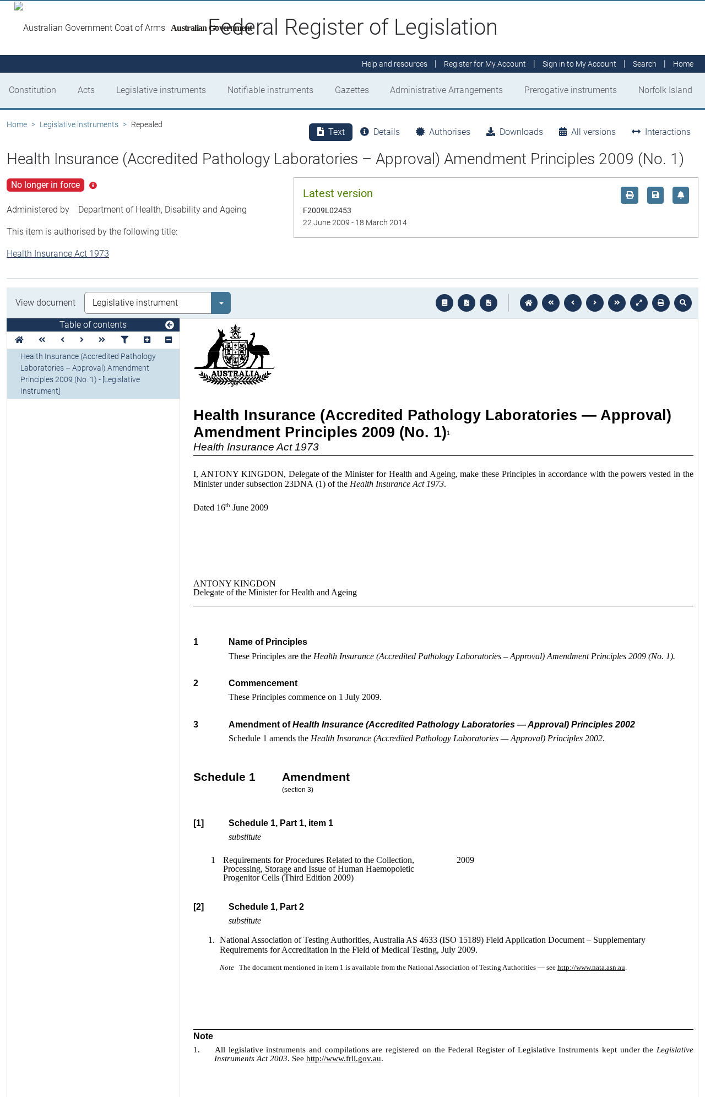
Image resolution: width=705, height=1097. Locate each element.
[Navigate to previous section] (573, 303)
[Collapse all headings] (168, 340)
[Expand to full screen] (639, 303)
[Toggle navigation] (169, 325)
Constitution (32, 90)
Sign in (579, 63)
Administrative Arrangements (446, 90)
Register (485, 63)
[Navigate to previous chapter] (551, 303)
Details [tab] (386, 132)
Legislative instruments (161, 90)
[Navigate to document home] (529, 303)
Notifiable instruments (270, 90)
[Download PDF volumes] (466, 303)
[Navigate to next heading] (82, 340)
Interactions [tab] (668, 132)
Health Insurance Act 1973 (58, 253)
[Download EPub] (444, 303)
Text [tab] (336, 132)
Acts (86, 90)
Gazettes (352, 90)
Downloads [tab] (521, 132)
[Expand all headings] (147, 340)
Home (17, 124)
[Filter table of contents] (124, 340)
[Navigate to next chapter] (617, 303)
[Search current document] (683, 303)
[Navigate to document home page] (19, 340)
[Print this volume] (661, 303)
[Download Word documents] (488, 303)
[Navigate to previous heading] (62, 340)
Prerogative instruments (570, 90)
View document (45, 302)
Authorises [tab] (449, 132)
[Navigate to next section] (595, 303)
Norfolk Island (665, 90)
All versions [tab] (593, 132)
